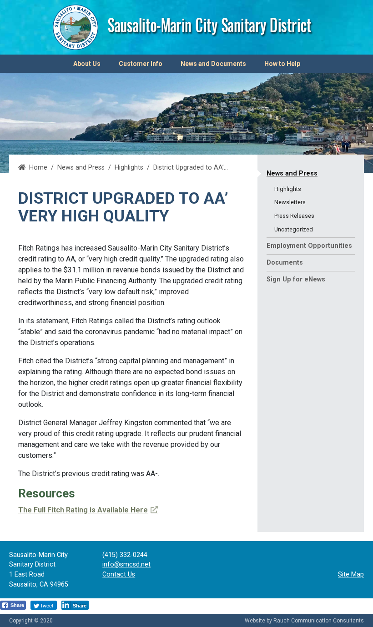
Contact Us (118, 574)
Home (38, 167)
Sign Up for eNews (296, 279)
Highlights (129, 167)
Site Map (351, 574)
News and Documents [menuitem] (213, 63)
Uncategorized (293, 229)
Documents (285, 262)
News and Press (292, 173)
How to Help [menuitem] (282, 63)
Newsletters (290, 202)
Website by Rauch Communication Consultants (304, 620)
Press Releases (294, 215)
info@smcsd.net (126, 564)
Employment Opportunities (309, 246)
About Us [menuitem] (87, 63)
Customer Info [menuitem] (140, 63)
